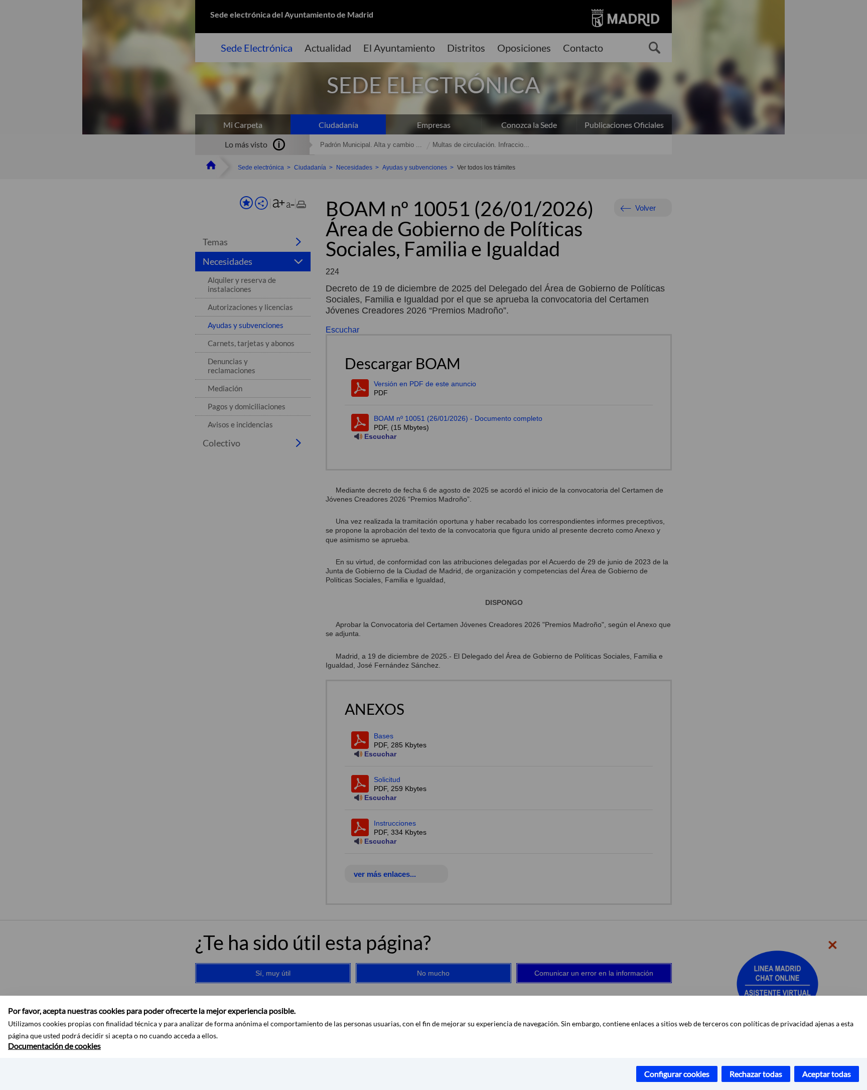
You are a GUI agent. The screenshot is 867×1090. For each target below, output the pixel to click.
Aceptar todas (826, 1073)
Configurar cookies (676, 1073)
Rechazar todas (756, 1073)
